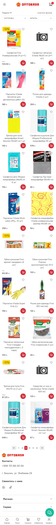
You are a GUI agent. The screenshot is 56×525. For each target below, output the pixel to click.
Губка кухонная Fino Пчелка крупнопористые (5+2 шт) (42, 263)
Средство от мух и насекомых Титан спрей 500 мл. (42, 389)
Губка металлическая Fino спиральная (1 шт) (42, 343)
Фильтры (33, 18)
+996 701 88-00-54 (13, 465)
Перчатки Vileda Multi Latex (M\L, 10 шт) (14, 219)
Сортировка (9, 18)
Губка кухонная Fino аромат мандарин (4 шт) (14, 262)
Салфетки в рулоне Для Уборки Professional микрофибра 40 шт (14, 430)
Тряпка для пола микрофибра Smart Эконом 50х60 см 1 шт (14, 138)
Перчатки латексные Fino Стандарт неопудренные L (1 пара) (14, 346)
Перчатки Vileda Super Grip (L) (14, 304)
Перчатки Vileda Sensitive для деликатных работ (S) (14, 97)
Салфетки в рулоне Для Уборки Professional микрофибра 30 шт (42, 138)
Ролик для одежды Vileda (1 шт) (42, 95)
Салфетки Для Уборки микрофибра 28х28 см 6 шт (14, 179)
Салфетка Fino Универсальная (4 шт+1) (14, 54)
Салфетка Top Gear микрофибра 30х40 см (42, 178)
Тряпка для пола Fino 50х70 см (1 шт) (14, 387)
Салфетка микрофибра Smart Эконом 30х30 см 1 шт (42, 430)
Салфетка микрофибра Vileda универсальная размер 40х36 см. (42, 221)
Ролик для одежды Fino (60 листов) (42, 304)
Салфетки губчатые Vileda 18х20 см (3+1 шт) (42, 55)
